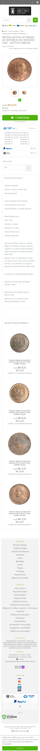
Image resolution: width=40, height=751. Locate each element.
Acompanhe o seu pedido (20, 625)
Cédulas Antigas (20, 548)
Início (5, 31)
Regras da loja (20, 598)
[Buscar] (29, 20)
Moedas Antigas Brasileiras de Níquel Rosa (14, 33)
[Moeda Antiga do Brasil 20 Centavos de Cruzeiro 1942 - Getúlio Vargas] (19, 352)
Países (20, 558)
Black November (20, 592)
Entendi (20, 748)
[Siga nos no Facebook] (16, 667)
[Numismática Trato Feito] (20, 11)
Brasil (21, 31)
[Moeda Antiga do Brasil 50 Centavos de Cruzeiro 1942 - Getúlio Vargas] (19, 453)
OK (28, 168)
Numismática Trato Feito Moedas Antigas (26, 48)
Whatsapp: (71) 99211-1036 (20, 657)
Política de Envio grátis (20, 605)
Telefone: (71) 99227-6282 (21, 655)
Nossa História (20, 595)
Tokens (20, 568)
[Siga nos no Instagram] (23, 667)
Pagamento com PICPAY (20, 628)
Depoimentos (20, 575)
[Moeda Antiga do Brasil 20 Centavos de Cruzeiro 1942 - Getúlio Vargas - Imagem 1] (14, 93)
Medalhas (20, 561)
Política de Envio (20, 601)
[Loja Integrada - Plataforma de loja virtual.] (20, 731)
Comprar (22, 117)
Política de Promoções (20, 615)
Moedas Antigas (13, 31)
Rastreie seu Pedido (20, 578)
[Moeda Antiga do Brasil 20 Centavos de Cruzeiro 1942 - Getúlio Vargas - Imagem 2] (24, 93)
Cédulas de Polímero (20, 552)
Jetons (20, 565)
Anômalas (20, 555)
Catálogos (20, 571)
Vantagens (20, 618)
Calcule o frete (7, 161)
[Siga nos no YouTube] (19, 667)
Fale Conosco (20, 588)
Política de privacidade (20, 631)
